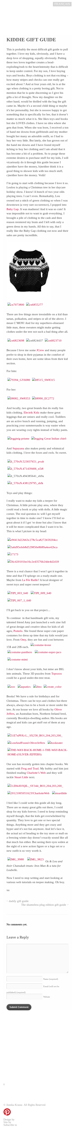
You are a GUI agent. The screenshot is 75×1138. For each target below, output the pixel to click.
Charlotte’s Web (36, 772)
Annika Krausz (23, 1119)
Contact (16, 1064)
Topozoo (56, 673)
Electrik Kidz (31, 412)
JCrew (40, 350)
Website (46, 997)
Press (11, 1055)
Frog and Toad (30, 768)
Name (50, 979)
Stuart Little (21, 777)
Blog (11, 1020)
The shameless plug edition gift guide (43, 904)
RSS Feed (23, 1125)
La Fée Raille (30, 580)
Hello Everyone (20, 1122)
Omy (23, 639)
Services (16, 1037)
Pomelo (17, 630)
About (13, 1029)
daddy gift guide (19, 901)
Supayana (18, 448)
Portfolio (18, 1046)
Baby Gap (13, 209)
